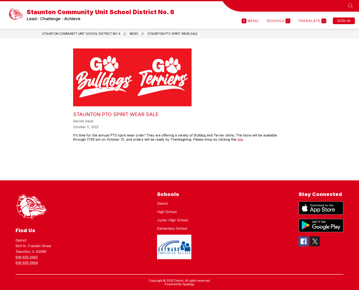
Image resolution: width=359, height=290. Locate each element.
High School (167, 212)
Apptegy (188, 284)
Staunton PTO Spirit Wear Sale (172, 33)
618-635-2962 (27, 257)
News (134, 33)
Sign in (343, 21)
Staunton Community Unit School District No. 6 (81, 33)
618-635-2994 (27, 263)
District (162, 203)
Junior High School (172, 220)
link (240, 139)
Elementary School (172, 228)
